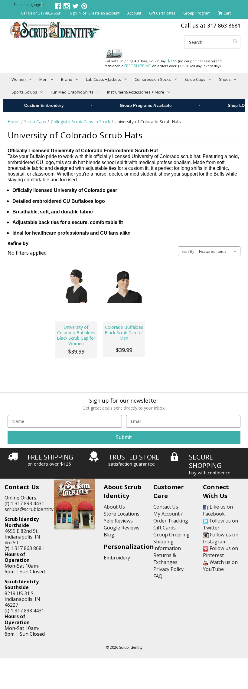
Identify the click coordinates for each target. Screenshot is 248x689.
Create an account (103, 13)
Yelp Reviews (118, 520)
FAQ (157, 576)
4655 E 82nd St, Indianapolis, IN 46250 (22, 537)
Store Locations (121, 513)
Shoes (225, 79)
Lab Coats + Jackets (103, 79)
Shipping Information (167, 545)
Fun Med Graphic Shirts (72, 92)
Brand (66, 79)
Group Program (196, 13)
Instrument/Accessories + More (135, 92)
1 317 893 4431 (27, 503)
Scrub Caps (194, 79)
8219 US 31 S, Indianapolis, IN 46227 (22, 599)
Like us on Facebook (218, 510)
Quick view (76, 285)
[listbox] (219, 251)
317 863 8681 (223, 25)
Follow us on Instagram (220, 538)
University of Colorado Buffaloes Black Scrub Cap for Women (76, 335)
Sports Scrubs (24, 92)
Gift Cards (164, 527)
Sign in (75, 13)
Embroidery (117, 557)
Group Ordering (171, 534)
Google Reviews (121, 527)
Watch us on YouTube (220, 565)
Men (43, 79)
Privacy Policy (168, 569)
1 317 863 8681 (27, 548)
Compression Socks (153, 79)
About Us (114, 506)
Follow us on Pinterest (220, 552)
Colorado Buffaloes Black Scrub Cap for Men (124, 333)
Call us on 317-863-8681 (41, 13)
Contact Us (165, 506)
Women (18, 79)
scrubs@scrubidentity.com (34, 509)
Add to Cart (76, 301)
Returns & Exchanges (165, 558)
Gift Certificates (162, 13)
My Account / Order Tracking (170, 517)
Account (134, 13)
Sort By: (188, 251)
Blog (109, 534)
